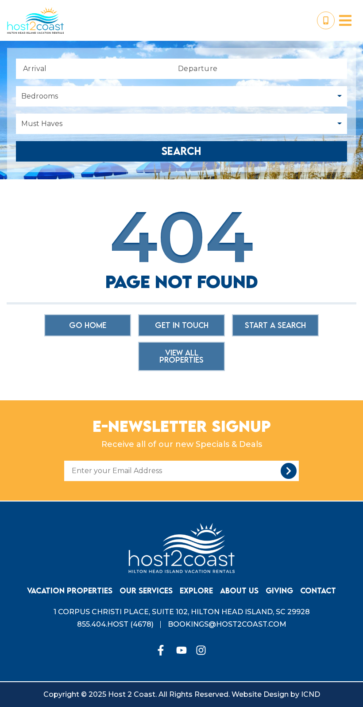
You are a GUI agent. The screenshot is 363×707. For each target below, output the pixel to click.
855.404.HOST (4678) (115, 624)
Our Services (146, 590)
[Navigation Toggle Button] (345, 20)
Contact (318, 590)
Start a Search (275, 325)
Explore (196, 590)
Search (181, 151)
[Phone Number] (326, 20)
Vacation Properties (69, 590)
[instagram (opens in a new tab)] (201, 650)
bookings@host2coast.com (227, 624)
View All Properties (181, 356)
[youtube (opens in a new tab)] (181, 650)
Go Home (87, 325)
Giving (279, 590)
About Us (239, 590)
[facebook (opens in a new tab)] (162, 650)
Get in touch (182, 325)
